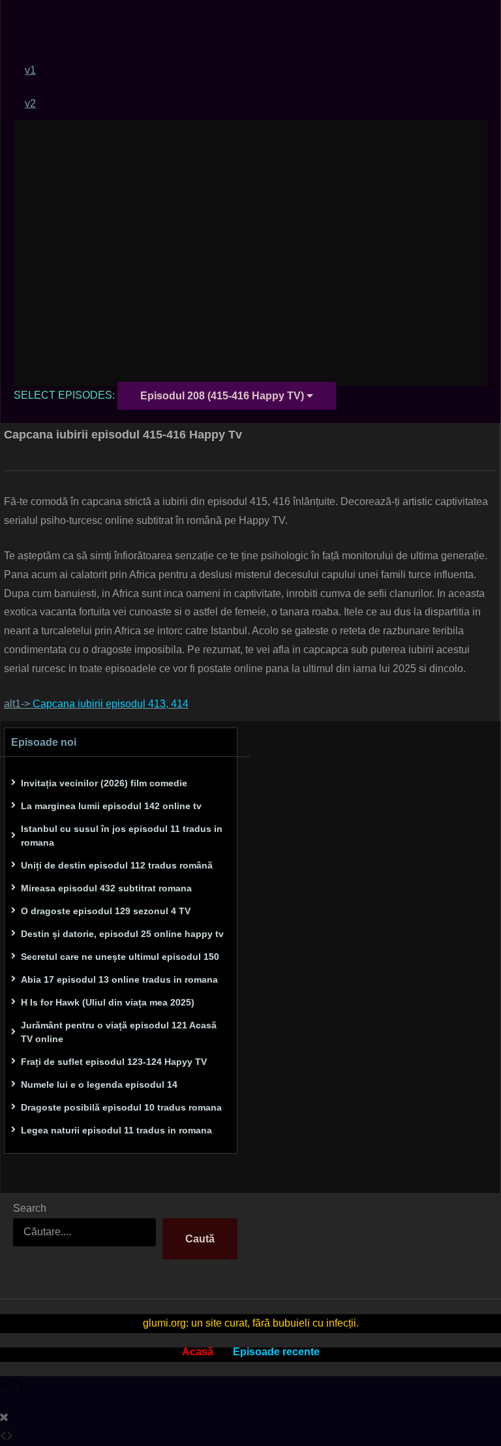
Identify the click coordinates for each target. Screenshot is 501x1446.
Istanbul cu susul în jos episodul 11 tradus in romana (121, 835)
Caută (200, 1238)
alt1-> (96, 703)
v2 (30, 103)
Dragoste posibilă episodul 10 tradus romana (121, 1107)
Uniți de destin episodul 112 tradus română (117, 865)
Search (29, 1208)
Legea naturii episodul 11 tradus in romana (116, 1130)
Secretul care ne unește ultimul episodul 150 (120, 956)
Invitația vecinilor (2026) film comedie (104, 783)
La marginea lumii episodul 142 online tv (111, 806)
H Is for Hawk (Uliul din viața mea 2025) (107, 1002)
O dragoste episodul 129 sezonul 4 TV (105, 911)
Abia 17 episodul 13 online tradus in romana (119, 979)
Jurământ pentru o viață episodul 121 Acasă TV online (119, 1032)
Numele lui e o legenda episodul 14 (99, 1084)
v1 (30, 70)
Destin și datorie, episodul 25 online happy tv (122, 934)
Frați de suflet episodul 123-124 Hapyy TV (114, 1061)
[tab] (256, 70)
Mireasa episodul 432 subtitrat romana (106, 888)
